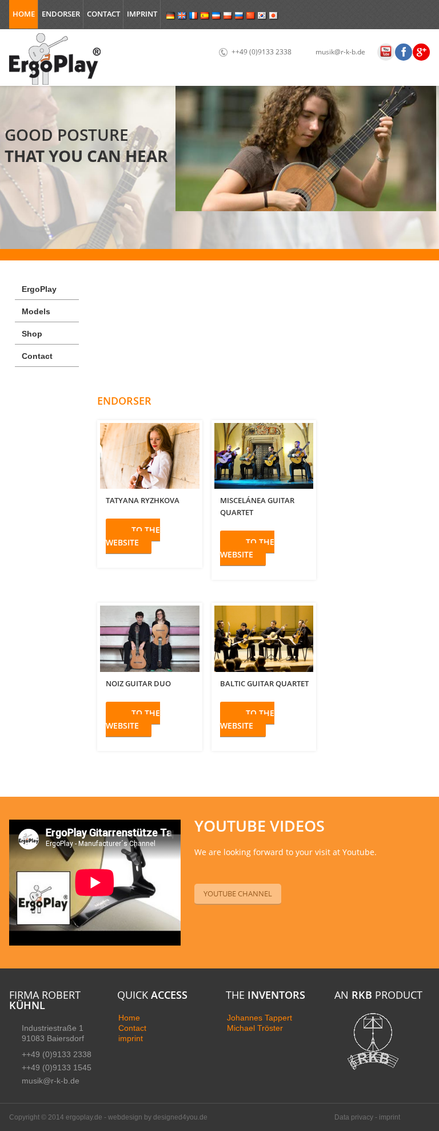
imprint (130, 1038)
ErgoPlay (39, 289)
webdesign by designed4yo (151, 1117)
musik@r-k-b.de (340, 52)
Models (36, 311)
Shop (32, 333)
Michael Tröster (255, 1028)
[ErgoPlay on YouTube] (386, 55)
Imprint (142, 14)
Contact (103, 14)
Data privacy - (356, 1117)
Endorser (61, 14)
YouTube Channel (237, 893)
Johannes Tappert (259, 1017)
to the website (133, 536)
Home (24, 14)
